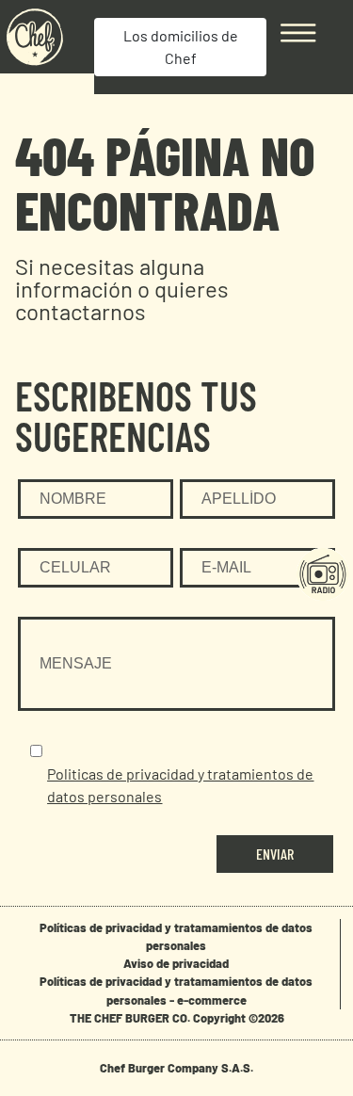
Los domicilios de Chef (180, 46)
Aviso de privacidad (176, 963)
